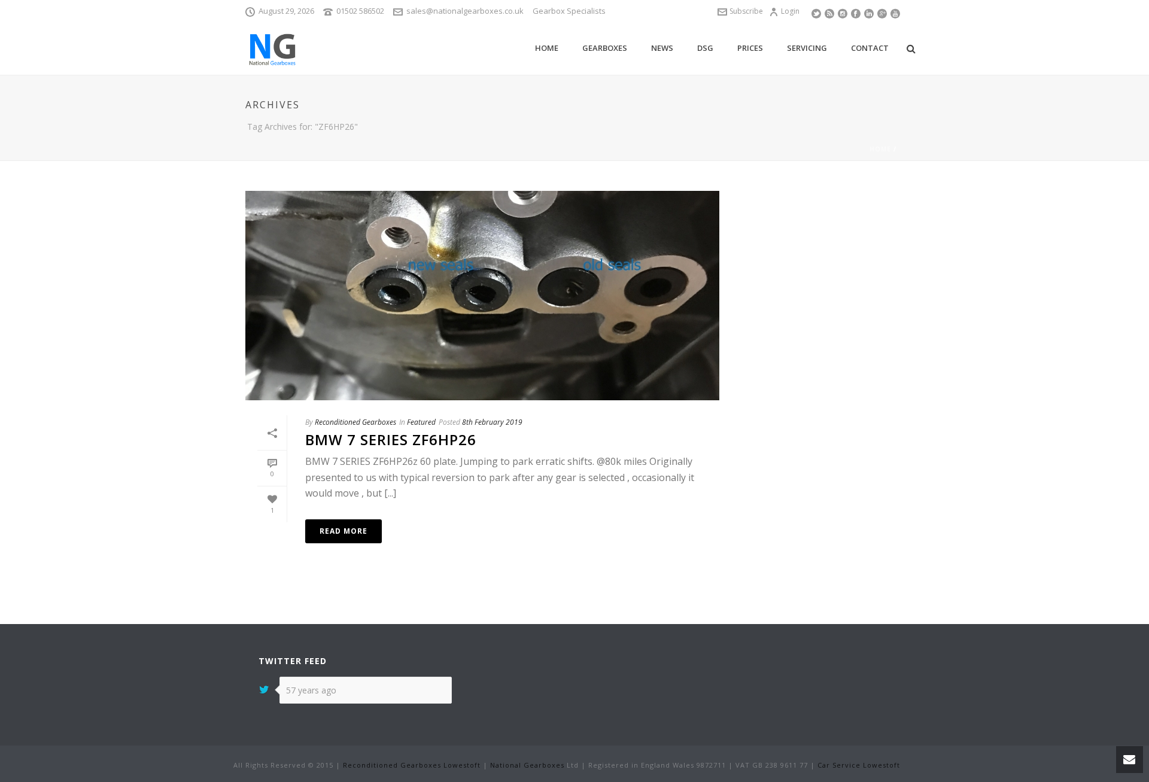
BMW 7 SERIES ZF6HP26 (390, 439)
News (662, 47)
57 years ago (311, 690)
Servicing (807, 47)
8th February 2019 (492, 422)
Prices (750, 47)
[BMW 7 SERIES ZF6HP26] (482, 295)
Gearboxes (604, 47)
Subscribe (746, 11)
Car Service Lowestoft (858, 764)
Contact (870, 47)
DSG (705, 47)
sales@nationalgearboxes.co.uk (465, 10)
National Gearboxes (527, 764)
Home (546, 47)
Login (790, 11)
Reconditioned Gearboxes (355, 422)
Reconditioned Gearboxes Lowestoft (412, 764)
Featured (421, 422)
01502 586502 (360, 10)
